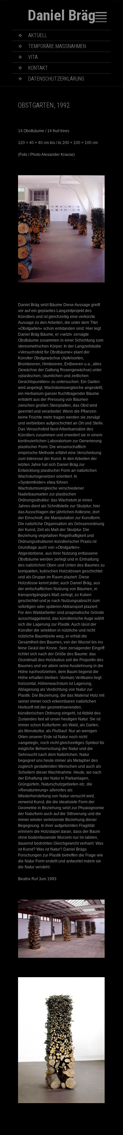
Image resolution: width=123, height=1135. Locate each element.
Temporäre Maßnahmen (57, 46)
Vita (33, 57)
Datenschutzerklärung (56, 79)
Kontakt (38, 68)
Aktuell (37, 35)
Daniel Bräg (61, 15)
